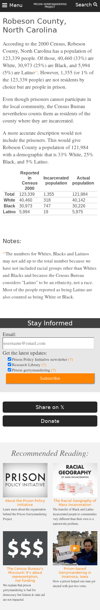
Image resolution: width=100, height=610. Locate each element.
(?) (70, 359)
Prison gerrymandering (34, 369)
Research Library (29, 364)
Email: (9, 334)
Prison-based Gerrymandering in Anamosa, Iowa (75, 573)
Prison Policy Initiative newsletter (42, 359)
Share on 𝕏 (50, 407)
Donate (50, 421)
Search (84, 4)
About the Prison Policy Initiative (25, 503)
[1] (36, 71)
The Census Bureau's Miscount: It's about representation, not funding (25, 575)
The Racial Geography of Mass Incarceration (75, 503)
